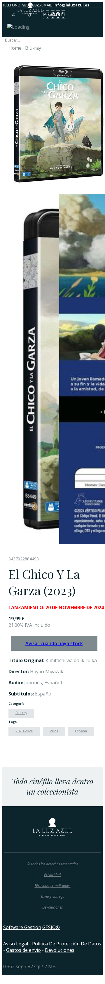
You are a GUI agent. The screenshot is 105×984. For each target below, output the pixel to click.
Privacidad (52, 874)
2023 (54, 730)
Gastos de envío (23, 950)
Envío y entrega (52, 896)
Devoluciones (52, 907)
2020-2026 (24, 730)
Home (15, 48)
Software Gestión (22, 927)
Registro (17, 14)
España (81, 730)
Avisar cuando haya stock (54, 643)
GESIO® (51, 927)
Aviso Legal (15, 943)
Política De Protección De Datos (66, 943)
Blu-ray (21, 712)
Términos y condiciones (52, 885)
